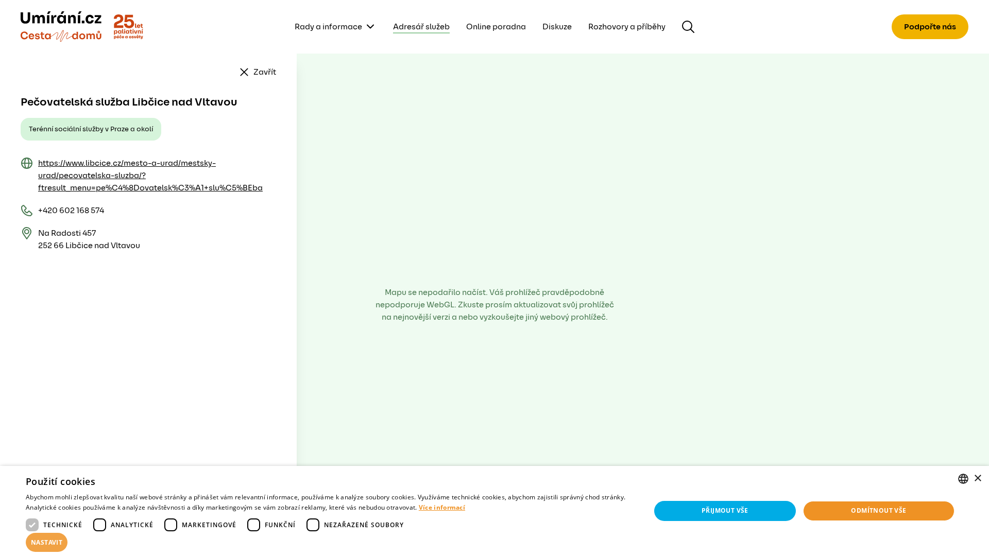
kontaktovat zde (92, 533)
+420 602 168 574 (71, 210)
